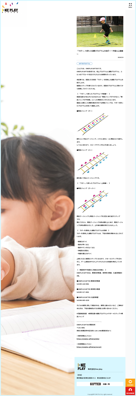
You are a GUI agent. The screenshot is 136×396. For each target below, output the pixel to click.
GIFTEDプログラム (84, 63)
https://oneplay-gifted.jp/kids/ (88, 339)
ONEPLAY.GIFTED (10, 7)
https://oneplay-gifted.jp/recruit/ (89, 347)
